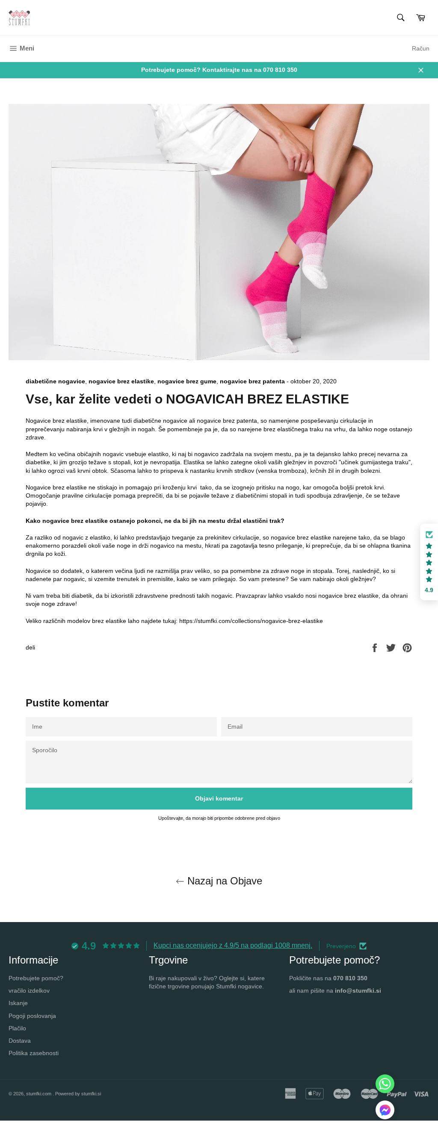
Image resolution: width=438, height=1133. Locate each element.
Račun (420, 48)
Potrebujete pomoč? (36, 978)
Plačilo (17, 1028)
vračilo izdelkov (29, 990)
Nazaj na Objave (223, 881)
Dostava (20, 1040)
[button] (385, 1111)
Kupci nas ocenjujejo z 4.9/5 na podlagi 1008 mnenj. (233, 945)
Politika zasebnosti (34, 1053)
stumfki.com (39, 1093)
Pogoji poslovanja (32, 1015)
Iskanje (18, 1003)
